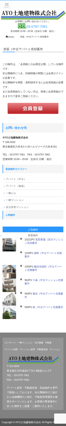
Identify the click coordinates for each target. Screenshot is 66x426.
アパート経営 (11, 349)
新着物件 (33, 235)
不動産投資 (42, 349)
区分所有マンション (17, 207)
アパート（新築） (16, 186)
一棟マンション (15, 200)
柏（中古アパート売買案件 (48, 307)
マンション (54, 349)
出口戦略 (39, 342)
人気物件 (33, 229)
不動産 (48, 342)
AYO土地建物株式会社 (28, 422)
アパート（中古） (16, 179)
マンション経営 (27, 349)
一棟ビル (11, 193)
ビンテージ (10, 342)
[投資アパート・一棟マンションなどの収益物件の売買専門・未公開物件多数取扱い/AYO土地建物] (33, 14)
